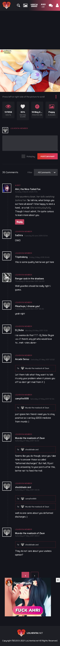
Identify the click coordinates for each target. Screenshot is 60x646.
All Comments (44, 172)
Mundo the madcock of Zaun (37, 368)
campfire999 (30, 498)
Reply (20, 222)
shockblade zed (31, 449)
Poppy (51, 112)
